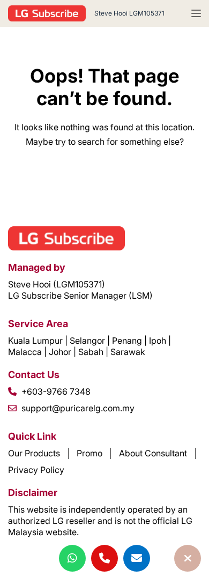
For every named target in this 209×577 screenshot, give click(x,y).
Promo (89, 453)
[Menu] (196, 13)
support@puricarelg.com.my (78, 408)
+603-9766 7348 (56, 391)
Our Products (34, 453)
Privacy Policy (36, 469)
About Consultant (153, 453)
